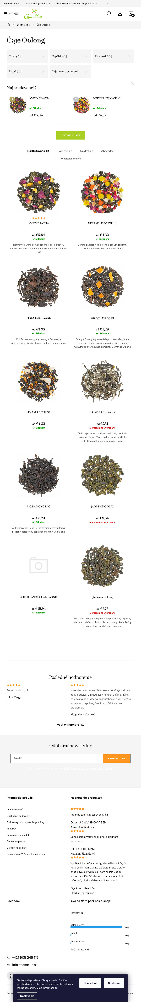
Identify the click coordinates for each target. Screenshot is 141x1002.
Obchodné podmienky (38, 3)
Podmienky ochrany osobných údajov (77, 3)
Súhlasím (114, 983)
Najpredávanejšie (38, 151)
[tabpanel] (38, 107)
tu (56, 988)
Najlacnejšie (64, 151)
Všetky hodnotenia (70, 725)
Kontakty (11, 828)
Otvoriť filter (70, 135)
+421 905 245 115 (25, 957)
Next (132, 85)
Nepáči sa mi (77, 941)
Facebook (11, 976)
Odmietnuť (90, 983)
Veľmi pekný (77, 925)
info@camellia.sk (24, 964)
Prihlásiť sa (116, 758)
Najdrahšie (86, 151)
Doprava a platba (16, 841)
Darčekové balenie (17, 847)
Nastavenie (27, 996)
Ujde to (74, 933)
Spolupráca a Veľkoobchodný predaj (26, 854)
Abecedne (107, 151)
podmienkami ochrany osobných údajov (88, 768)
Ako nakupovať (11, 3)
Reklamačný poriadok (18, 835)
